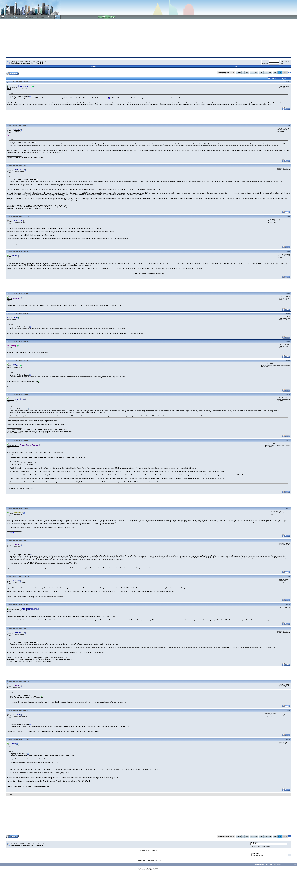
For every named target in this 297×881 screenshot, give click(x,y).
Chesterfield (29, 208)
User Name (265, 61)
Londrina (37, 786)
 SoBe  (28, 205)
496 (265, 73)
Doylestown (68, 207)
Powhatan (38, 208)
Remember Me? (286, 61)
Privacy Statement (274, 864)
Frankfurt (45, 786)
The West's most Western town (56, 205)
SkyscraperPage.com (261, 864)
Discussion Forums (29, 61)
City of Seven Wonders (14, 205)
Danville (54, 207)
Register (93, 66)
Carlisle (60, 207)
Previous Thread (256, 846)
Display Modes (284, 79)
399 (247, 73)
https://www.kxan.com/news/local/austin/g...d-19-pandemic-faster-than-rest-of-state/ (35, 452)
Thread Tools (272, 79)
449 (251, 73)
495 (261, 73)
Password (265, 63)
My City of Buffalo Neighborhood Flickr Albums (148, 274)
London (9, 786)
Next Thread (265, 846)
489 (256, 73)
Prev (239, 73)
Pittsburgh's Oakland (43, 207)
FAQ (236, 66)
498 (275, 73)
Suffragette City (39, 205)
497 (270, 73)
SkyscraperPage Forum (16, 61)
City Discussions (41, 61)
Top (295, 864)
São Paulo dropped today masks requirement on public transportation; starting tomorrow (42, 755)
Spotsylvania (47, 208)
